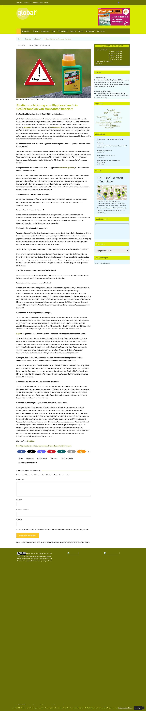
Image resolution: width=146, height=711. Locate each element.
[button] (21, 451)
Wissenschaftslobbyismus (28, 463)
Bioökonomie (90, 31)
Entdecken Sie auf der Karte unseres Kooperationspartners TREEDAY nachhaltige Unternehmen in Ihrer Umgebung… (111, 203)
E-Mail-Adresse (22, 509)
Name (19, 500)
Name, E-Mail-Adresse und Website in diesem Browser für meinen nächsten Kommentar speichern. (54, 529)
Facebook (121, 2)
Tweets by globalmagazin (102, 263)
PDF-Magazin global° (36, 2)
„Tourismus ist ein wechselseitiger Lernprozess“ (112, 146)
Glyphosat (30, 458)
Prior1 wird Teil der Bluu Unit (106, 155)
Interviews (100, 31)
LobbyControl (55, 127)
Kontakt (26, 2)
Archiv (46, 2)
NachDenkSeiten (67, 458)
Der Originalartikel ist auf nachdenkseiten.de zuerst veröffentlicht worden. (44, 446)
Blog (53, 31)
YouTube (128, 2)
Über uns (19, 2)
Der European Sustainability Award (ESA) (108, 80)
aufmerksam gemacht (66, 168)
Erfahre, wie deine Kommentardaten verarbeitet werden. (72, 542)
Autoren (31, 45)
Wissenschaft (46, 45)
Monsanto (27, 127)
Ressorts (36, 31)
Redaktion (31, 441)
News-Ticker (26, 31)
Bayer (18, 334)
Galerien (73, 31)
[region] (112, 229)
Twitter (124, 2)
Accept (138, 708)
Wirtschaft (38, 45)
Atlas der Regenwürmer (104, 150)
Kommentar (45, 31)
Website (19, 520)
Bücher (80, 31)
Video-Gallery (62, 31)
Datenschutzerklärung (125, 708)
